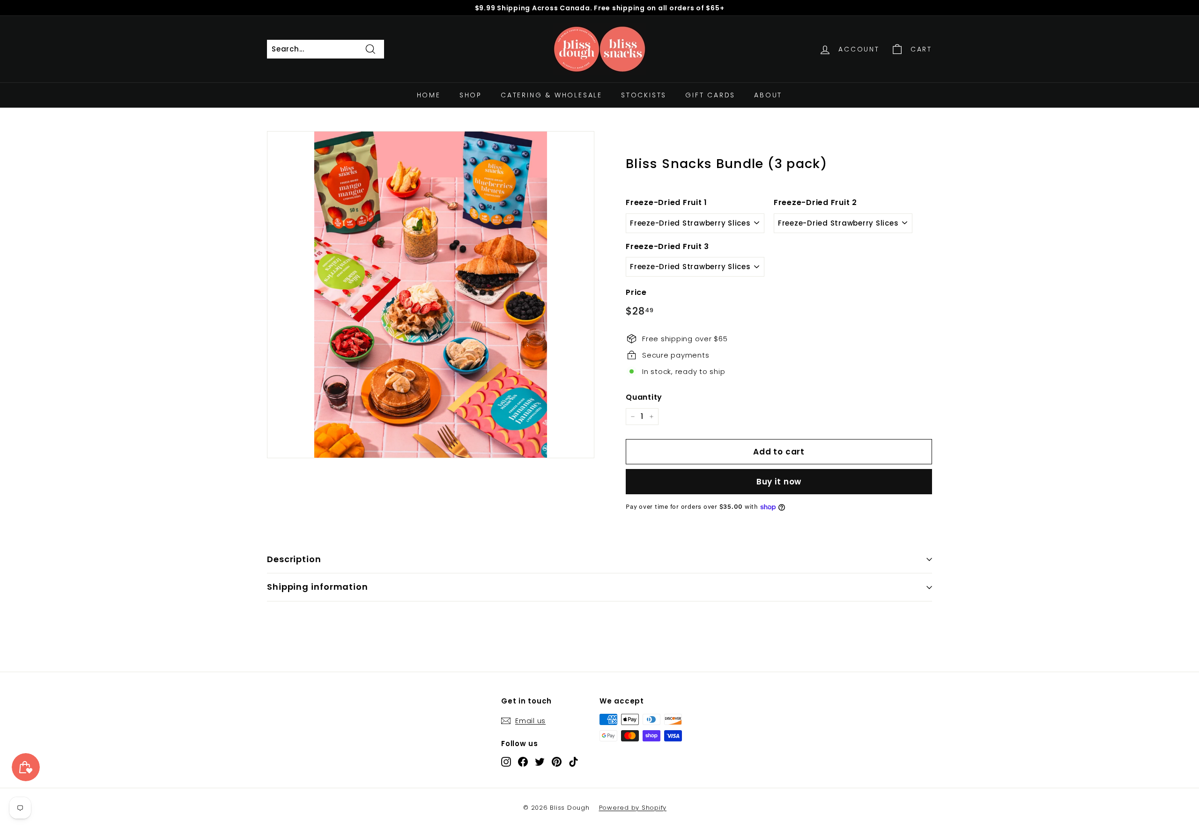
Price (636, 292)
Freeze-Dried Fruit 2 (815, 202)
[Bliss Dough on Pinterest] (557, 761)
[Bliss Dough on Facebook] (523, 761)
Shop (470, 95)
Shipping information (317, 587)
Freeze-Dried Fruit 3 (667, 246)
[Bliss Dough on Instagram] (506, 761)
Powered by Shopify (633, 807)
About (768, 95)
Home (429, 95)
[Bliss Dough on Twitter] (540, 761)
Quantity (644, 397)
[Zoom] (430, 295)
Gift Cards (710, 95)
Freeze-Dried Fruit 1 (666, 202)
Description (294, 559)
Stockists (643, 95)
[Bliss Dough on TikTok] (573, 761)
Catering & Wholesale (551, 95)
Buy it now (779, 481)
